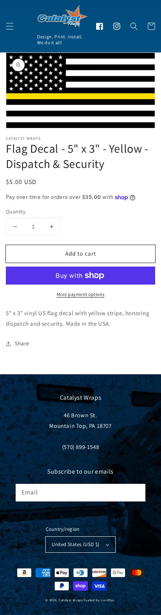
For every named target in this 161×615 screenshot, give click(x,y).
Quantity (15, 211)
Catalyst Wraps (71, 600)
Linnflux (107, 600)
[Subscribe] (136, 492)
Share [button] (22, 343)
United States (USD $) (75, 544)
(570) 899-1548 (80, 447)
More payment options (81, 294)
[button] (9, 26)
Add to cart (80, 253)
